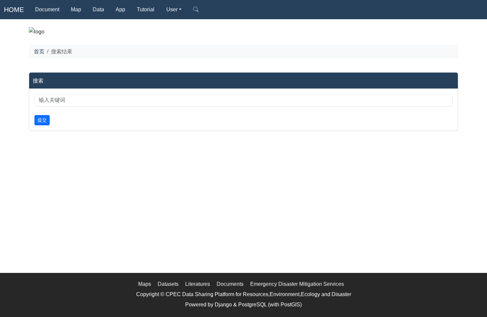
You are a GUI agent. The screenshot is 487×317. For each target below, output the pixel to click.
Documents (230, 284)
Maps (144, 284)
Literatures (197, 284)
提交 (42, 120)
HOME (14, 9)
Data (98, 9)
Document (47, 9)
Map (76, 9)
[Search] (195, 10)
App (120, 9)
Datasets (168, 284)
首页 (39, 51)
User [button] (172, 9)
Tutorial (145, 9)
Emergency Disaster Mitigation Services (297, 284)
